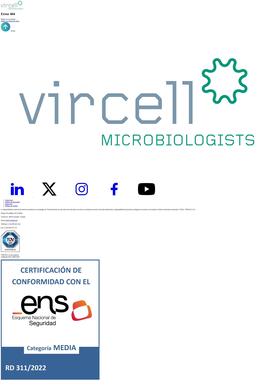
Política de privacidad (12, 202)
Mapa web (8, 204)
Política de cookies (11, 206)
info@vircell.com (11, 220)
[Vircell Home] (136, 175)
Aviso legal (9, 200)
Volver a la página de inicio (10, 21)
